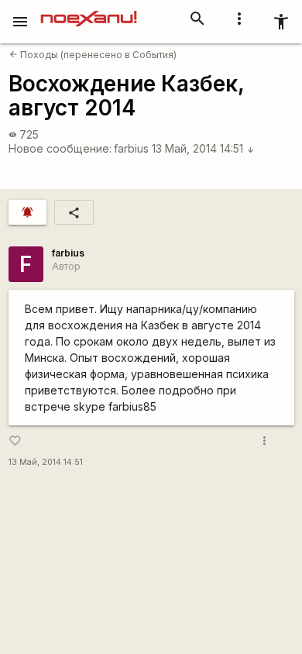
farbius (131, 148)
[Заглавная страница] (89, 11)
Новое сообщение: (60, 148)
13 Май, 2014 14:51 (203, 148)
